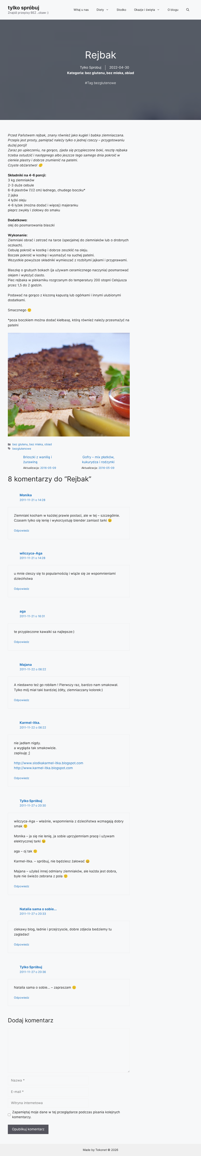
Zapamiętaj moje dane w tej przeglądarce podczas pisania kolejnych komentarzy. (66, 1114)
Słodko (121, 10)
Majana (26, 665)
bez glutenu (95, 73)
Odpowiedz (21, 530)
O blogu (173, 10)
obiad (129, 73)
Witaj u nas (81, 10)
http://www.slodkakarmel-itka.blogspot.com (48, 763)
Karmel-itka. (30, 723)
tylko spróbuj (23, 8)
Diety (100, 10)
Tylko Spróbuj (31, 801)
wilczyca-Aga (31, 553)
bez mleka (114, 73)
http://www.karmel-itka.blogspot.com (43, 768)
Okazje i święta (144, 10)
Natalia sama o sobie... (38, 909)
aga (23, 611)
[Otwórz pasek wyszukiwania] (187, 10)
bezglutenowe (105, 83)
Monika (26, 495)
